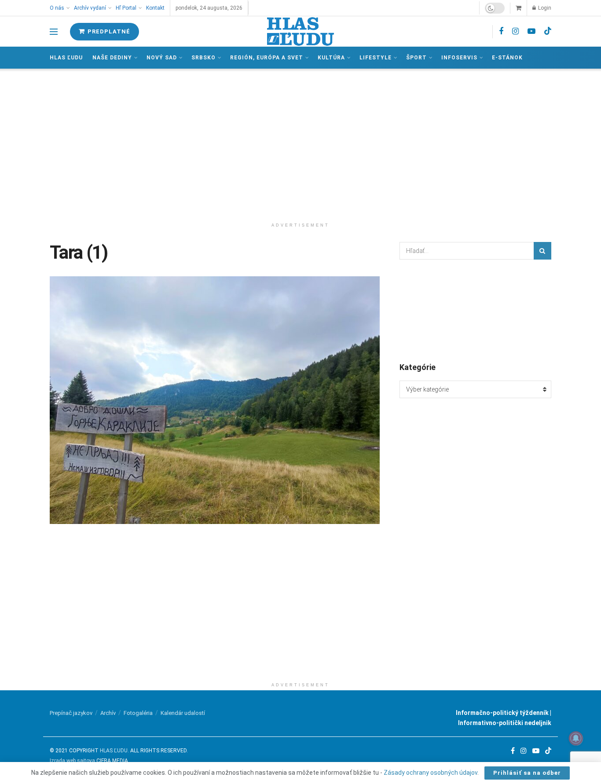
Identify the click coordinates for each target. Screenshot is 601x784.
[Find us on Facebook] (501, 31)
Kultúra (331, 58)
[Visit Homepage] (300, 31)
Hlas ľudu (66, 58)
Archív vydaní (90, 8)
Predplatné (108, 31)
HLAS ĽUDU (114, 750)
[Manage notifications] (576, 738)
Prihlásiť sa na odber (527, 772)
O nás (57, 8)
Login (544, 8)
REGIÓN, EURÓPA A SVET (266, 58)
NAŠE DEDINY (112, 58)
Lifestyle (375, 58)
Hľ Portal (126, 8)
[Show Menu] (54, 32)
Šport (416, 58)
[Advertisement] (300, 143)
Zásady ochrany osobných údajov (430, 772)
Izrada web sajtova (72, 761)
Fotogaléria (138, 713)
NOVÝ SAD (162, 58)
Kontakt (155, 8)
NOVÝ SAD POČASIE (475, 310)
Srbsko (203, 58)
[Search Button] (542, 251)
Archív (108, 713)
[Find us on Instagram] (515, 31)
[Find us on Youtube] (531, 31)
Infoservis (459, 58)
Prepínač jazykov (71, 713)
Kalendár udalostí (183, 713)
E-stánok (507, 58)
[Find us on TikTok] (547, 31)
